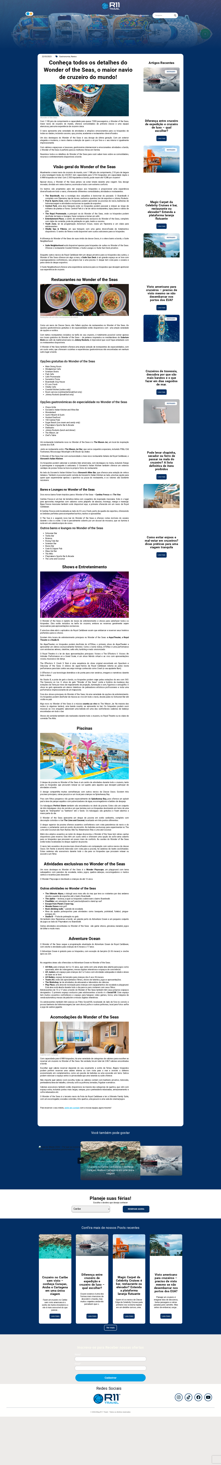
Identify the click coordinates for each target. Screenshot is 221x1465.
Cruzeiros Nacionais (139, 15)
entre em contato (72, 1108)
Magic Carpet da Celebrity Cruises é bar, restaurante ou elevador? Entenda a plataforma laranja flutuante (162, 210)
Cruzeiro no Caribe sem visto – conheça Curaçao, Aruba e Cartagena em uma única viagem (55, 1286)
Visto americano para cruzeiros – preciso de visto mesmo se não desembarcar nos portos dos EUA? (161, 293)
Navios (63, 15)
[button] (81, 1161)
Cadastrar (111, 1377)
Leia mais (161, 138)
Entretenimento (102, 15)
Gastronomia (120, 15)
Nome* (78, 1354)
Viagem (87, 15)
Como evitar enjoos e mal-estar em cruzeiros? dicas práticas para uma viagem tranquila (161, 542)
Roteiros (75, 15)
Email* (78, 1364)
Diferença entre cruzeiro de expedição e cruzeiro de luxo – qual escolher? (161, 126)
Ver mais (110, 1327)
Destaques (53, 1174)
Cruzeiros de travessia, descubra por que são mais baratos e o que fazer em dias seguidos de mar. (161, 378)
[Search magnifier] (175, 15)
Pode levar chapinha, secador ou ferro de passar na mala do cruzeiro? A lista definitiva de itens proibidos (161, 461)
